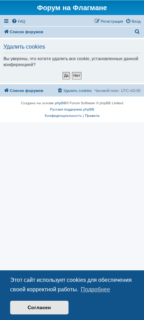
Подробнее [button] (95, 289)
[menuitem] (19, 21)
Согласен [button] (39, 307)
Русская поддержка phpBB (72, 109)
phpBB (60, 103)
